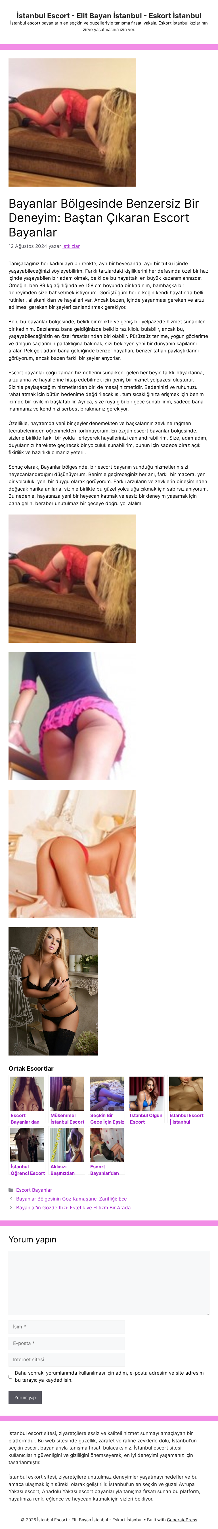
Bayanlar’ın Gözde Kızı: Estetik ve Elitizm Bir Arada (73, 1207)
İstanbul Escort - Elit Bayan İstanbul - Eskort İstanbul (109, 15)
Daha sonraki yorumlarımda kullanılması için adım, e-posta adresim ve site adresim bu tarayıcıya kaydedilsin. (109, 1376)
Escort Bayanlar (34, 1190)
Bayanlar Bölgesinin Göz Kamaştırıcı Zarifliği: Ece (71, 1199)
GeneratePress (182, 1519)
